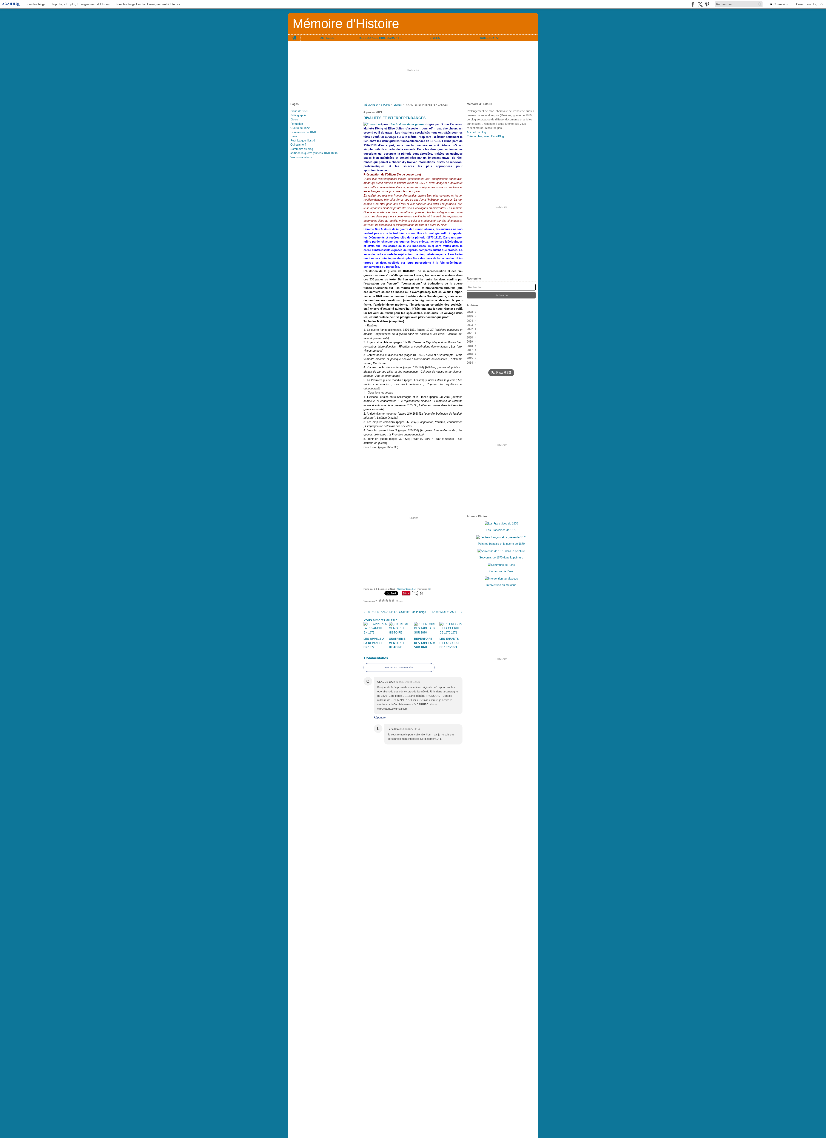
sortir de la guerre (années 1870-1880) (313, 153)
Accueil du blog (476, 132)
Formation (296, 123)
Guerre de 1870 (300, 127)
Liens (293, 136)
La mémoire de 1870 (303, 132)
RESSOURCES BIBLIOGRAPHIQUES (381, 38)
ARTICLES (327, 38)
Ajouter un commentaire (399, 667)
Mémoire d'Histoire (377, 104)
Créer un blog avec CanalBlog (485, 136)
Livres (398, 104)
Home (294, 36)
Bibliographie (298, 115)
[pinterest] (707, 4)
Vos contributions (301, 157)
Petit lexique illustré (302, 140)
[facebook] (693, 4)
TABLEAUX (486, 38)
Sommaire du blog (301, 149)
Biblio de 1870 (299, 111)
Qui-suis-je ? (298, 144)
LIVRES (435, 38)
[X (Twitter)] (700, 4)
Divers (294, 119)
